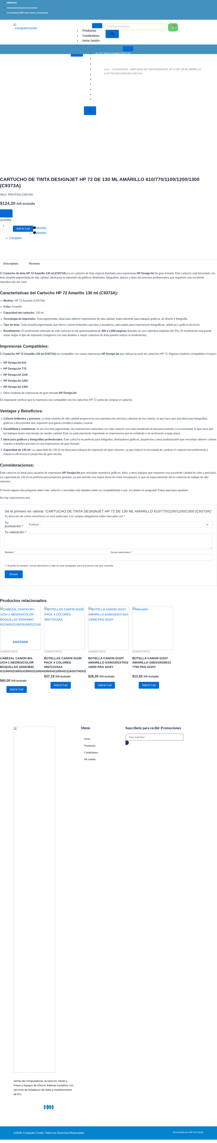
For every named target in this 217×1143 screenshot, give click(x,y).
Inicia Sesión (91, 40)
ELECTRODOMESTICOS (113, 53)
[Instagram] (50, 1107)
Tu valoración (15, 532)
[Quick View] (4, 689)
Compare (15, 238)
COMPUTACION (107, 69)
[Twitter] (47, 1107)
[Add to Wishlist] (6, 213)
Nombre (10, 552)
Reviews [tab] (34, 263)
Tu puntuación (14, 524)
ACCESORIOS (106, 58)
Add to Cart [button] (60, 685)
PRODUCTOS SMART (111, 79)
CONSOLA (103, 74)
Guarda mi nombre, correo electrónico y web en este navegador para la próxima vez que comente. (61, 565)
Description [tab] (10, 263)
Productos (89, 30)
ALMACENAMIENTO (110, 63)
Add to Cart (23, 228)
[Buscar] (112, 34)
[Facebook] (45, 1107)
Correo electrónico (121, 552)
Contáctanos (91, 35)
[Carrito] (173, 27)
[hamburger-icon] (97, 25)
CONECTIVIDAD (107, 94)
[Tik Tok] (53, 1107)
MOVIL (100, 99)
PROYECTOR (105, 84)
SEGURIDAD (105, 89)
